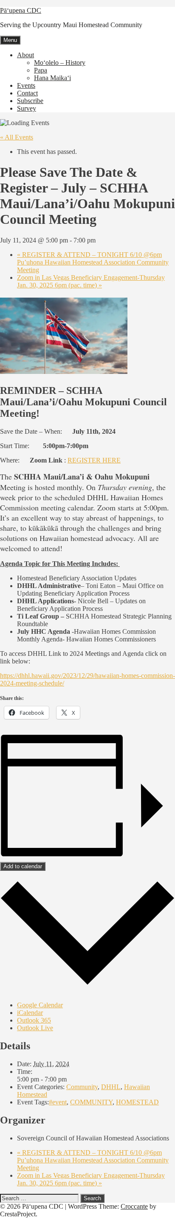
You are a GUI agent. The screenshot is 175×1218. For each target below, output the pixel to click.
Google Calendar (40, 1005)
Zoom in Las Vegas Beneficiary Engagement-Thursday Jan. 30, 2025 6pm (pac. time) (91, 281)
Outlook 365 (34, 1020)
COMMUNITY (91, 1102)
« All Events (16, 137)
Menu (10, 40)
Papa (40, 70)
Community (82, 1086)
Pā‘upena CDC (20, 10)
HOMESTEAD (137, 1102)
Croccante (134, 1206)
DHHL (111, 1086)
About (25, 55)
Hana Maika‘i (52, 77)
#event (58, 1102)
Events (26, 85)
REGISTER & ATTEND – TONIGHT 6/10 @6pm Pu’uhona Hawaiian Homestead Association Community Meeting (93, 262)
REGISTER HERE (94, 460)
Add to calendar (22, 866)
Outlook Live (35, 1027)
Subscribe (30, 100)
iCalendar (30, 1012)
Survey (26, 108)
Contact (27, 93)
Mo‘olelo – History (59, 62)
